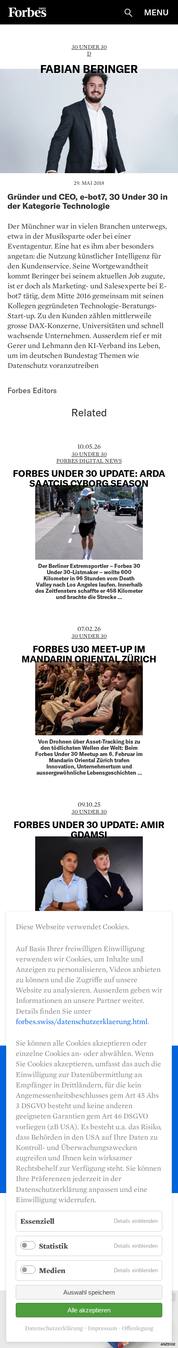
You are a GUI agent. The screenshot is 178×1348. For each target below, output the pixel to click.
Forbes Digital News (89, 460)
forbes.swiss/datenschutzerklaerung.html (81, 1021)
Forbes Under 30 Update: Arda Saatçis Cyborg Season (89, 478)
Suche (128, 13)
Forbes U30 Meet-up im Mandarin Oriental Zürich (89, 653)
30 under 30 (89, 47)
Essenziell (37, 1221)
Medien (52, 1270)
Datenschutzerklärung (54, 1328)
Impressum (102, 1328)
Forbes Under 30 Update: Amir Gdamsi (89, 829)
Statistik (53, 1246)
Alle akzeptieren (89, 1310)
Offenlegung (137, 1328)
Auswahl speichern (89, 1292)
